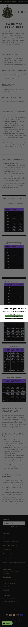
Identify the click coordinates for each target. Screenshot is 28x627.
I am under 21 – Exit (14, 318)
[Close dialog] (27, 305)
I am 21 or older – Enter (14, 316)
